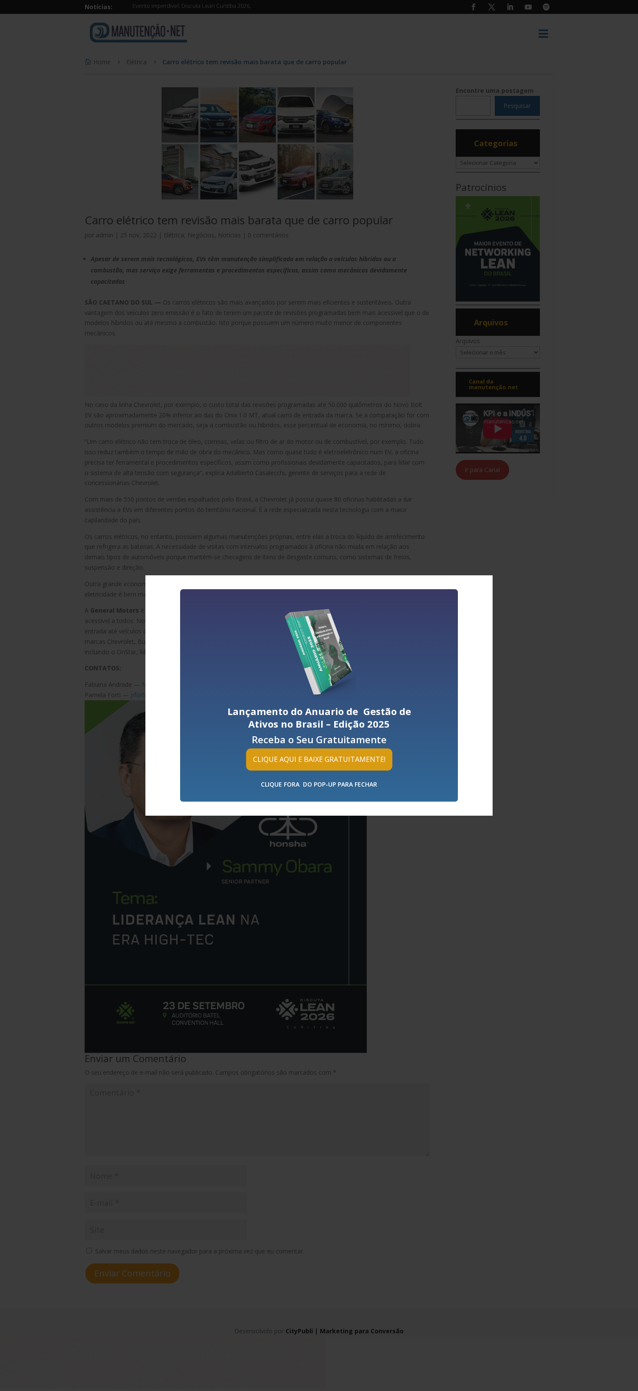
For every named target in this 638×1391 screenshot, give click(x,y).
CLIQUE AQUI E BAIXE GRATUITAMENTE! (319, 759)
